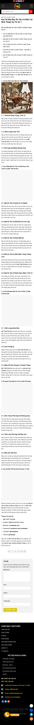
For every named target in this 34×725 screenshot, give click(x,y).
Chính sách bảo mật (8, 662)
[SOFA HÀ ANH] (17, 6)
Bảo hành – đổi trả (8, 665)
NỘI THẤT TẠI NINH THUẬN (8, 17)
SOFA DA (3, 635)
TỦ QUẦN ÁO (4, 651)
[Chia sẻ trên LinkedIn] (24, 551)
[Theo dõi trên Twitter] (5, 701)
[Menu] (2, 6)
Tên (5, 585)
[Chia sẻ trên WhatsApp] (9, 551)
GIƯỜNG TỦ (4, 648)
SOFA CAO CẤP (5, 629)
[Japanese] (19, 1)
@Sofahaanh (14, 531)
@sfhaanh (11, 535)
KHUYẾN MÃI (15, 708)
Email (5, 593)
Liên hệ (4, 674)
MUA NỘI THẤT (14, 711)
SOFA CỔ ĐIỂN (5, 632)
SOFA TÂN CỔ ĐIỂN (6, 645)
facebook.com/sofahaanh (18, 528)
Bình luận (6, 570)
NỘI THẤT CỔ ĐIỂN (23, 708)
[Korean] (21, 1)
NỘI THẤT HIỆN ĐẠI (19, 709)
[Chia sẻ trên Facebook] (12, 551)
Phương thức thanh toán (9, 671)
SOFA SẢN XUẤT (28, 709)
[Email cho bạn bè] (18, 551)
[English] (16, 1)
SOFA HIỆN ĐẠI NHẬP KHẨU (8, 642)
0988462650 (15, 715)
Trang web (6, 601)
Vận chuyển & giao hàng (9, 668)
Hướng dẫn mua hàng (8, 658)
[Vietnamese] (23, 1)
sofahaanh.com (14, 525)
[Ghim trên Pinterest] (21, 551)
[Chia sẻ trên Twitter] (15, 551)
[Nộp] (31, 12)
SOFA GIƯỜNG (5, 638)
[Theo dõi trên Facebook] (2, 701)
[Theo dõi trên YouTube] (8, 701)
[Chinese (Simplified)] (14, 1)
